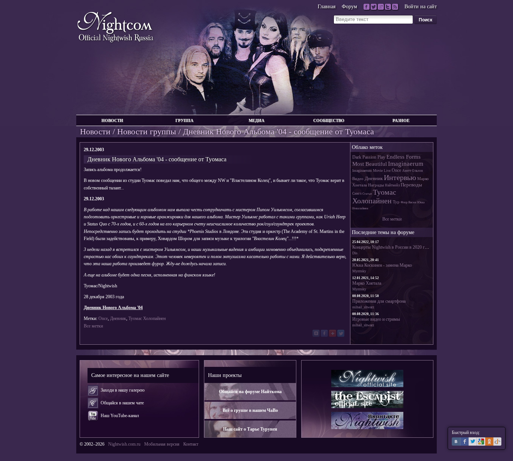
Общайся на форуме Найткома (250, 391)
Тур (396, 202)
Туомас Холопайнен (147, 318)
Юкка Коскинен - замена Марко (382, 265)
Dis (355, 253)
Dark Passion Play (368, 157)
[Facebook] (367, 7)
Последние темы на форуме (383, 232)
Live (387, 171)
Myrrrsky (359, 271)
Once (103, 318)
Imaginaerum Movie (367, 170)
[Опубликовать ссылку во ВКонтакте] (316, 333)
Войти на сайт (420, 6)
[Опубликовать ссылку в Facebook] (324, 333)
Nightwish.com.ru (124, 444)
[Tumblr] (388, 7)
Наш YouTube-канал (120, 415)
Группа (184, 120)
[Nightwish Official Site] (367, 378)
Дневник (118, 318)
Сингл (356, 193)
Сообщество (328, 120)
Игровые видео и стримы (376, 319)
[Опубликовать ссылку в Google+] (332, 333)
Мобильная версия (162, 444)
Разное (400, 120)
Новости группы (146, 131)
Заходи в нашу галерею (123, 390)
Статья (367, 193)
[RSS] (395, 7)
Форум (349, 6)
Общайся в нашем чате (122, 402)
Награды (376, 185)
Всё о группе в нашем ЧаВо (250, 410)
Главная (326, 6)
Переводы (411, 185)
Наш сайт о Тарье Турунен (250, 429)
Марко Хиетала (366, 283)
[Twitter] (374, 7)
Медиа (256, 120)
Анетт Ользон (412, 171)
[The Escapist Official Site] (367, 399)
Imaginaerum (405, 163)
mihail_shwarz (363, 307)
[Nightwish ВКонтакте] (367, 420)
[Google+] (381, 7)
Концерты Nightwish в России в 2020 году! (392, 247)
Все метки (93, 326)
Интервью (400, 177)
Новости (112, 120)
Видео (358, 178)
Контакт (190, 444)
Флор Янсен (408, 202)
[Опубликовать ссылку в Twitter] (340, 333)
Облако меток (367, 147)
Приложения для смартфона (379, 301)
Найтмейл (392, 185)
